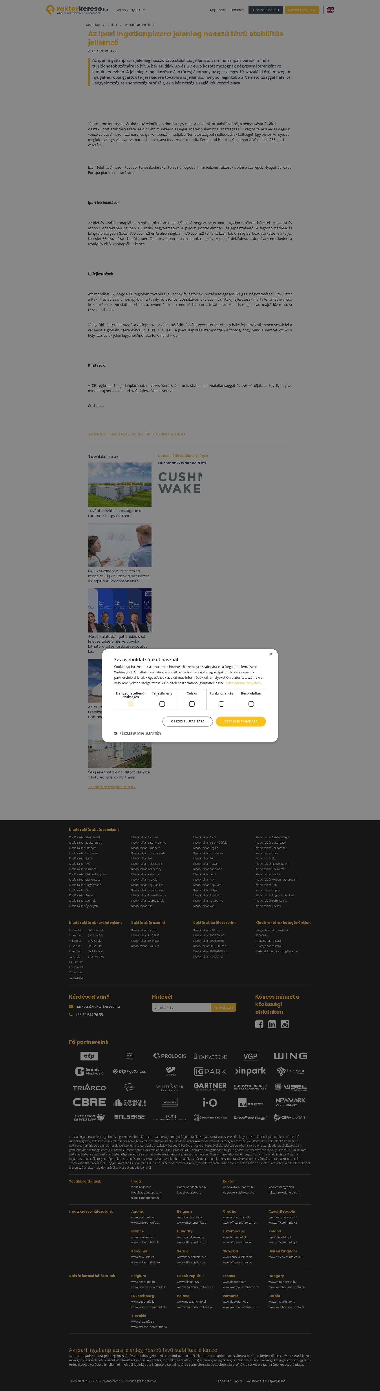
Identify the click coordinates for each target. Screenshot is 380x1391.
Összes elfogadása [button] (241, 721)
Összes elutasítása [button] (187, 721)
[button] (137, 733)
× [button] (270, 654)
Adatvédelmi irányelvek (243, 683)
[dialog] (190, 695)
